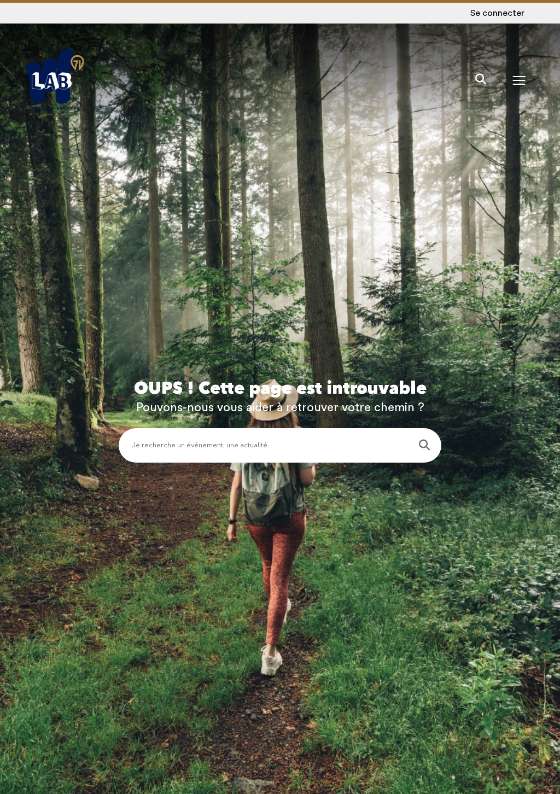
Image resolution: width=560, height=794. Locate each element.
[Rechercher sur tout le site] (481, 80)
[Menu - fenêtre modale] (519, 80)
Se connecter (497, 13)
